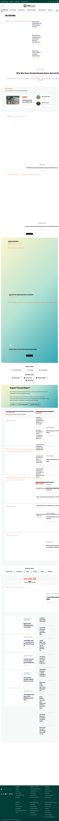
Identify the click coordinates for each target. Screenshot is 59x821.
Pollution (50, 605)
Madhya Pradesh (42, 412)
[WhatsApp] (1, 807)
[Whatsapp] (48, 1)
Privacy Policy (33, 806)
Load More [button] (29, 267)
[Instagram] (53, 1)
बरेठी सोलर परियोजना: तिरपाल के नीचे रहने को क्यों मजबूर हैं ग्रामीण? (23, 383)
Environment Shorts (17, 404)
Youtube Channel (4, 1)
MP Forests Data (48, 817)
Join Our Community (49, 808)
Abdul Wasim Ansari (36, 62)
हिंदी (54, 775)
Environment (29, 412)
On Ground (13, 10)
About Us (17, 802)
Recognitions (18, 810)
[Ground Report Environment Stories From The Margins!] (29, 6)
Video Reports (42, 10)
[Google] (12, 807)
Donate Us (12, 1)
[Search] (57, 10)
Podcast (50, 10)
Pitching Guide (48, 810)
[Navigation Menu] (2, 6)
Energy (35, 605)
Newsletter (17, 1)
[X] (51, 1)
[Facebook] (55, 1)
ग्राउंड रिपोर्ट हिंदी (29, 613)
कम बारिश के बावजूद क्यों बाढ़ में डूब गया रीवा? (48, 652)
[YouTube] (5, 807)
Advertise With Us (33, 804)
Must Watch (30, 414)
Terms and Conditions (34, 810)
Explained (31, 404)
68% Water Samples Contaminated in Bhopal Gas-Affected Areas (42, 202)
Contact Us (18, 804)
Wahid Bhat (42, 263)
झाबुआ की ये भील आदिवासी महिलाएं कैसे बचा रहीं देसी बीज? (21, 329)
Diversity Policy (33, 808)
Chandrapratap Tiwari (15, 385)
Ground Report (50, 584)
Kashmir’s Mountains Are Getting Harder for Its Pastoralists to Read (42, 260)
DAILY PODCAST (9, 109)
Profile (49, 627)
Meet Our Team (18, 806)
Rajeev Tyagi (35, 33)
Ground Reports (44, 404)
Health (42, 605)
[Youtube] (57, 1)
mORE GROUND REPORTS (10, 446)
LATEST (38, 446)
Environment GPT (24, 1)
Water (27, 605)
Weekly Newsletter (48, 804)
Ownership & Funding (20, 808)
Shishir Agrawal (36, 90)
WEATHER (39, 495)
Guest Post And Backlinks (35, 802)
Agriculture (17, 412)
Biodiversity (19, 605)
